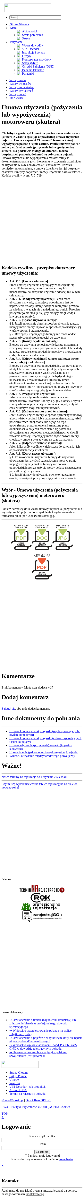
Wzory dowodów (32, 45)
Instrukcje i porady (33, 52)
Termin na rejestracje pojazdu (27, 1093)
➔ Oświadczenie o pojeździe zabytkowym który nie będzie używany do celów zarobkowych (45, 1039)
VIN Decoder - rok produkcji (27, 1086)
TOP (5, 1113)
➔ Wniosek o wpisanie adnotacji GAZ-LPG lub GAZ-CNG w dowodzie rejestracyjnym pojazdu (43, 1046)
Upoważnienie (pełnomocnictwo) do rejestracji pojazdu (43, 752)
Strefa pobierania (32, 35)
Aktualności (29, 31)
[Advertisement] (42, 219)
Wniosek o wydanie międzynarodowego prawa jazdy (42, 755)
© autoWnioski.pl (12, 1100)
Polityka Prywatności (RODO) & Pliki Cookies (40, 1107)
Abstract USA (18, 1090)
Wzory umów (17, 80)
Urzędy (26, 56)
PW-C (5, 1107)
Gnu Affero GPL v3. (38, 1100)
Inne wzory (16, 97)
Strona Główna (19, 24)
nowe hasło (66, 1159)
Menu (13, 27)
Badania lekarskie (32, 70)
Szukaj (25, 38)
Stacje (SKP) (29, 63)
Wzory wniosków (20, 83)
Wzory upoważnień (21, 87)
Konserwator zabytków (36, 59)
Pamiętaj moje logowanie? (44, 1155)
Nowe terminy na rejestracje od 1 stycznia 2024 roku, (34, 777)
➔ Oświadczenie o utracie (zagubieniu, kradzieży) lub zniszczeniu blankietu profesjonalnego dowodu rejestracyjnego (42, 1023)
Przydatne (15, 42)
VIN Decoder (30, 49)
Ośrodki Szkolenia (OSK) (37, 66)
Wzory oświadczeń (21, 90)
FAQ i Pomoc (18, 1076)
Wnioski (14, 1083)
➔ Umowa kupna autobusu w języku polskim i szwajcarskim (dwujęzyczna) (38, 1054)
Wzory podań (17, 94)
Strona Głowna (18, 1072)
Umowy (14, 1079)
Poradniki (27, 73)
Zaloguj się (8, 708)
